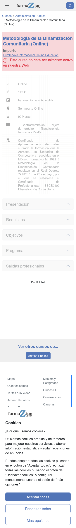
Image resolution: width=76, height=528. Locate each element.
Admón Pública (38, 356)
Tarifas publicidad (18, 393)
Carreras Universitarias (52, 406)
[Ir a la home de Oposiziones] (28, 5)
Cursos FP (50, 390)
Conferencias (52, 397)
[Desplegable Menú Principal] (7, 5)
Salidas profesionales (25, 266)
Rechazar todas (38, 508)
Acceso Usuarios (18, 400)
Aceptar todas (38, 496)
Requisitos (15, 219)
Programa (14, 250)
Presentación (17, 204)
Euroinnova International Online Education (30, 55)
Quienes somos (17, 386)
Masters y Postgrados (50, 381)
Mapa (11, 379)
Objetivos (14, 235)
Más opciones (38, 520)
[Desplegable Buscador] (70, 5)
